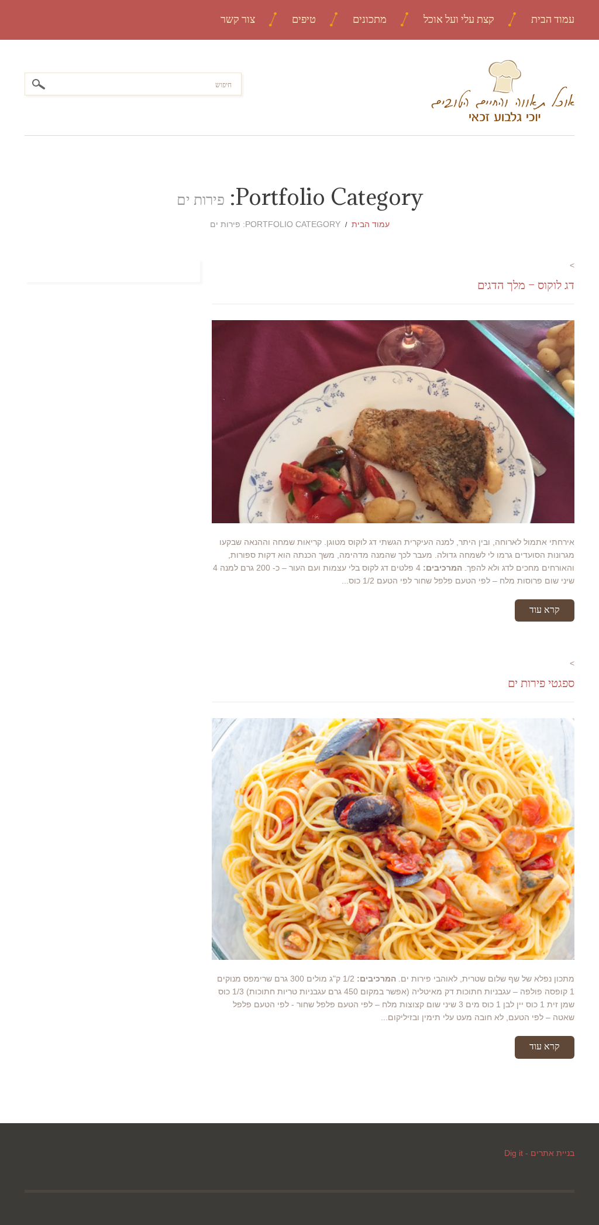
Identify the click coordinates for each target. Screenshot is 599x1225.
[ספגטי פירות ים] (393, 839)
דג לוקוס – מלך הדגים (525, 285)
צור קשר (238, 19)
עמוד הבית (552, 19)
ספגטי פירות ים (541, 683)
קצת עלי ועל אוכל (459, 19)
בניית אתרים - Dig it (539, 1153)
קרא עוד (544, 609)
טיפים (304, 19)
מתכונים (370, 19)
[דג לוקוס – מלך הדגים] (393, 421)
